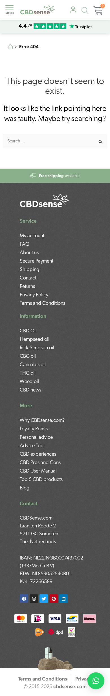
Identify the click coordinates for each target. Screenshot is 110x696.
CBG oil (28, 356)
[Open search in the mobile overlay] (86, 11)
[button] (95, 680)
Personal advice (36, 437)
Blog (24, 488)
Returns (27, 286)
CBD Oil (28, 331)
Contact (28, 278)
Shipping (29, 269)
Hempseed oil (34, 339)
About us (29, 253)
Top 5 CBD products (41, 479)
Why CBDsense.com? (42, 420)
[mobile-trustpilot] (80, 26)
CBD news (30, 390)
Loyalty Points (34, 429)
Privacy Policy (34, 295)
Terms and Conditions (42, 303)
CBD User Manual (38, 471)
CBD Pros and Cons (40, 463)
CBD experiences (38, 454)
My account (32, 236)
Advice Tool (32, 446)
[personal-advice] (73, 10)
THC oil (28, 373)
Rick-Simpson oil (37, 348)
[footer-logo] (44, 200)
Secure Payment (36, 261)
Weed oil (29, 381)
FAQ (24, 244)
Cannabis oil (33, 365)
